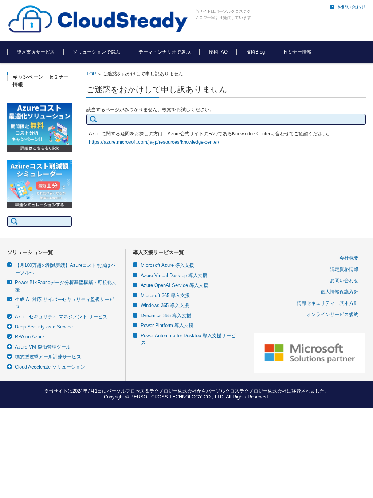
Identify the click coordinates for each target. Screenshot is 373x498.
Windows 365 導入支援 (165, 305)
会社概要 (348, 258)
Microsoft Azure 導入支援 (167, 265)
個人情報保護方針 (339, 292)
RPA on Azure (29, 336)
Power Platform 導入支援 (167, 325)
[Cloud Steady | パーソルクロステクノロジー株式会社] (98, 20)
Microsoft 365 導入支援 (165, 295)
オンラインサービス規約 (332, 314)
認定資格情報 (344, 269)
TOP (91, 74)
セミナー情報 (297, 52)
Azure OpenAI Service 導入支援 (174, 285)
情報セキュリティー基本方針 (327, 303)
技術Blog (255, 52)
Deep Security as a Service (44, 327)
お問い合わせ (344, 280)
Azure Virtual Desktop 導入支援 (174, 275)
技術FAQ (218, 52)
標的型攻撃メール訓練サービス (48, 356)
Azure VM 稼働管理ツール (43, 347)
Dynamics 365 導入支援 (166, 315)
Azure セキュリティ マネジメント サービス (61, 316)
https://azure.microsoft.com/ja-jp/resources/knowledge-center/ (154, 142)
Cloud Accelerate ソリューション (50, 367)
